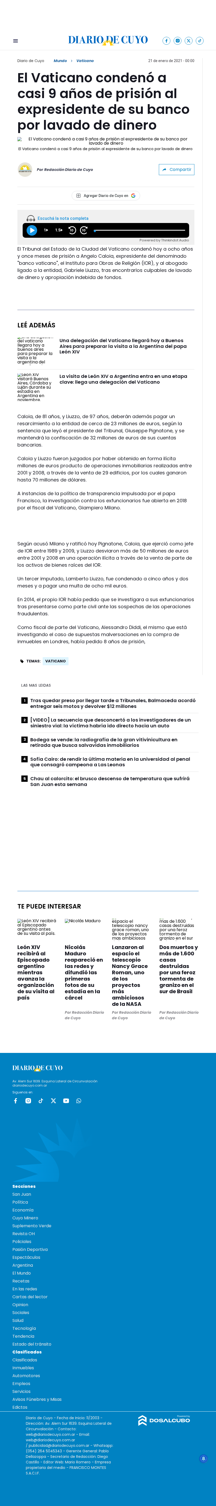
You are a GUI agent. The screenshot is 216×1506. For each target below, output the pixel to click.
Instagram (28, 1101)
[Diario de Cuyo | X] (189, 41)
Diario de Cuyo (30, 60)
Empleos (21, 1384)
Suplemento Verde (31, 1226)
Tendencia (23, 1336)
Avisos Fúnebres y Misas (37, 1399)
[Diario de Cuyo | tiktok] (200, 41)
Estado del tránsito (31, 1344)
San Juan (21, 1194)
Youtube (66, 1101)
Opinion (20, 1305)
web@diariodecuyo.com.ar (50, 1434)
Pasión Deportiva (30, 1249)
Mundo (60, 60)
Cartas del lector (30, 1297)
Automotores (26, 1376)
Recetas (21, 1281)
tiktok (41, 1101)
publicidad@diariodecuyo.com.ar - (61, 1445)
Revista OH (23, 1234)
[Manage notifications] (203, 1458)
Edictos (19, 1407)
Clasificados (24, 1360)
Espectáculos (26, 1257)
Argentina (22, 1265)
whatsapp (79, 1101)
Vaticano (55, 661)
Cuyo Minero (25, 1218)
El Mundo (21, 1273)
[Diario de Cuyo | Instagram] (178, 41)
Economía (22, 1210)
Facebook (15, 1101)
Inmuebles (23, 1368)
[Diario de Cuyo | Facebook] (167, 41)
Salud (17, 1320)
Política (20, 1202)
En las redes (24, 1289)
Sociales (20, 1313)
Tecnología (24, 1328)
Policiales (21, 1242)
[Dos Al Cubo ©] (164, 1424)
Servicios (21, 1391)
